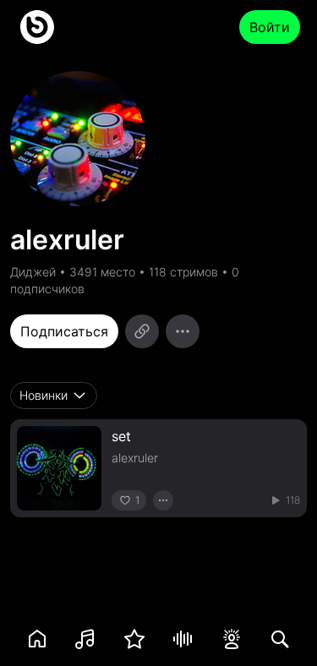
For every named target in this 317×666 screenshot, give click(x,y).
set (121, 436)
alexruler (135, 457)
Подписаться (64, 331)
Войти (269, 27)
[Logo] (37, 27)
